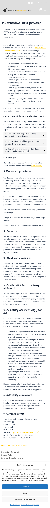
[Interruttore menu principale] (45, 10)
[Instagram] (32, 3)
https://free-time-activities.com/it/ (25, 432)
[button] (46, 465)
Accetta (25, 486)
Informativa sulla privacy (30, 505)
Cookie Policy (15, 505)
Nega (25, 493)
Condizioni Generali (10, 452)
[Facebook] (29, 3)
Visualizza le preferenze (25, 499)
